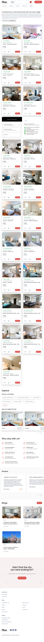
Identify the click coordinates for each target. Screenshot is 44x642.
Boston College (36, 397)
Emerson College (18, 401)
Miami (3, 607)
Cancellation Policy (6, 617)
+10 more (5, 405)
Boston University (6, 401)
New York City (25, 602)
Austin (23, 607)
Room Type (24, 5)
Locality (17, 5)
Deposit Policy (5, 619)
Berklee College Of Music (8, 397)
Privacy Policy (5, 623)
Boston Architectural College (23, 397)
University (11, 5)
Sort (5, 5)
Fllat (3, 13)
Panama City (5, 611)
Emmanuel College (29, 401)
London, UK (25, 609)
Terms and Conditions (7, 621)
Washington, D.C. (5, 602)
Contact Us (4, 596)
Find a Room (38, 2)
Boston (3, 605)
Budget (31, 5)
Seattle (3, 609)
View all (39, 502)
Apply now (18, 51)
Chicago (24, 605)
